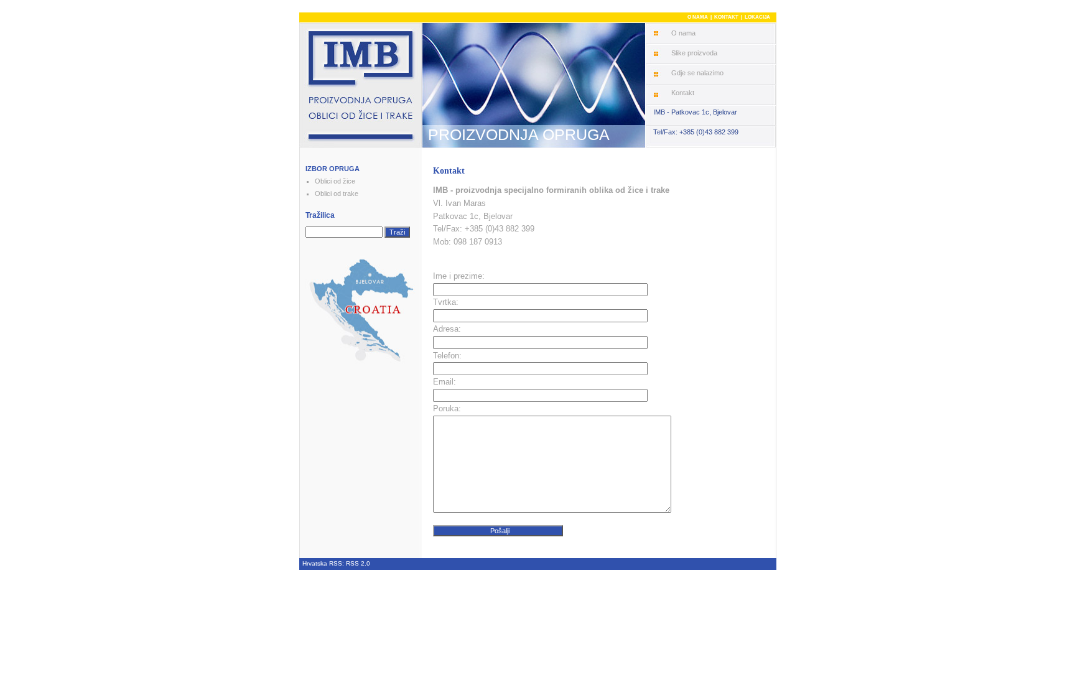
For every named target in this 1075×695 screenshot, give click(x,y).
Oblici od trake (336, 193)
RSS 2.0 (358, 563)
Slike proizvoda (694, 53)
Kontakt (682, 92)
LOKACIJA (757, 17)
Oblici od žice (335, 181)
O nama (683, 33)
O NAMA (697, 17)
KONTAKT (726, 17)
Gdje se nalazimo (697, 73)
